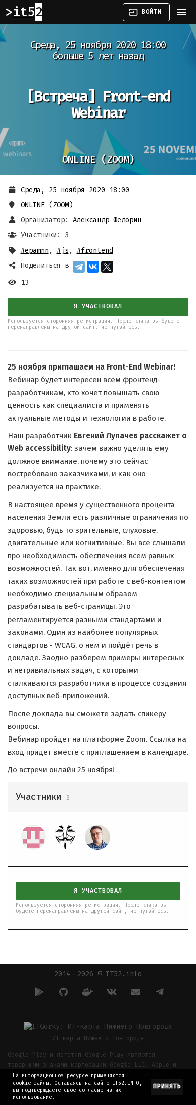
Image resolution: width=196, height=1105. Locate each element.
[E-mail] (134, 991)
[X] (107, 267)
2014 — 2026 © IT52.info (98, 974)
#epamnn (35, 250)
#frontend (95, 250)
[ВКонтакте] (93, 267)
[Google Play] (38, 991)
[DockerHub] (86, 991)
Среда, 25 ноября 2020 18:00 (75, 190)
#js (63, 250)
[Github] (62, 991)
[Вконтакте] (110, 991)
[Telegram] (79, 267)
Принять (167, 1086)
